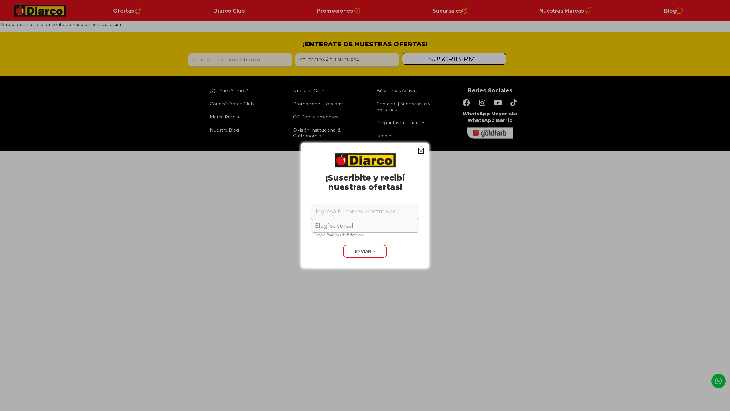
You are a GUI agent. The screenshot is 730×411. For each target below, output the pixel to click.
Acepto (339, 235)
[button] (421, 150)
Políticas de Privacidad (345, 235)
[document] (365, 205)
